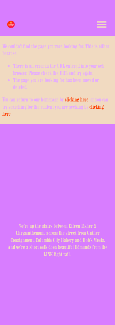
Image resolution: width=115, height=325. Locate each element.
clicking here (77, 99)
